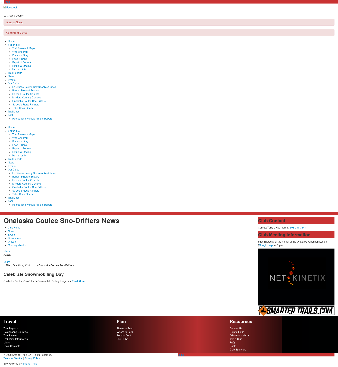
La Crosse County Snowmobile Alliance (34, 87)
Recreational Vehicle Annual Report (32, 118)
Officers (12, 241)
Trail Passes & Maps (23, 48)
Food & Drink (19, 58)
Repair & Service (21, 62)
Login (7, 2)
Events (11, 80)
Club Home (14, 227)
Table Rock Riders (22, 108)
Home (11, 41)
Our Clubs (13, 83)
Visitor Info (14, 44)
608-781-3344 (298, 227)
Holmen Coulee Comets (25, 94)
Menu (7, 251)
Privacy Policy (32, 358)
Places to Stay (20, 55)
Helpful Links (19, 69)
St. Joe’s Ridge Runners (25, 104)
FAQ (10, 115)
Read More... (79, 281)
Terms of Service (13, 358)
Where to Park (20, 51)
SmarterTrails (29, 363)
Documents (14, 238)
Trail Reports (15, 73)
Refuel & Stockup (22, 65)
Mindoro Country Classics (26, 97)
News (11, 76)
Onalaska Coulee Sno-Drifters (29, 101)
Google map (266, 245)
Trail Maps (14, 111)
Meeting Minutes (17, 245)
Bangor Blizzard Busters (25, 90)
